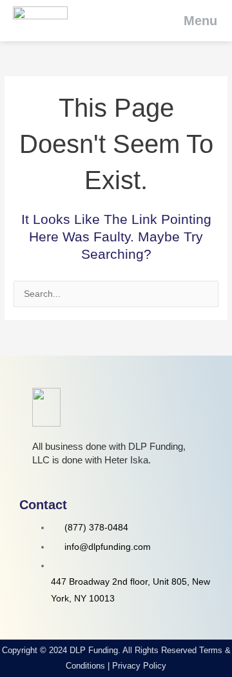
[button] (192, 20)
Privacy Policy (139, 666)
